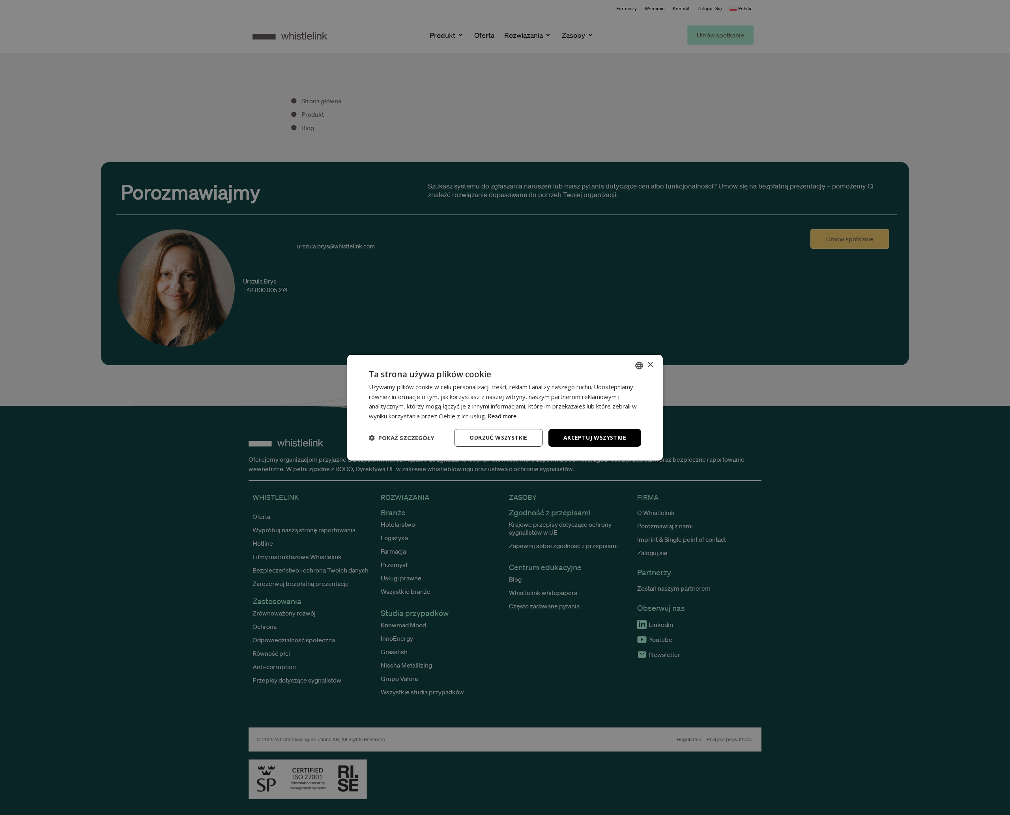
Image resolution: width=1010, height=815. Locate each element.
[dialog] (505, 407)
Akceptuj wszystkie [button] (594, 437)
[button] (401, 437)
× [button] (650, 365)
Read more (502, 416)
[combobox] (639, 365)
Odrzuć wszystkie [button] (498, 437)
